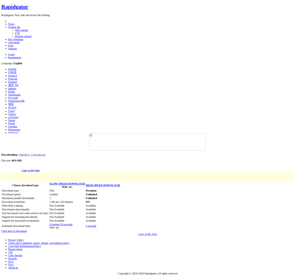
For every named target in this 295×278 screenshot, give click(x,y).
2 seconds (91, 226)
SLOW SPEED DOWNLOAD (67, 183)
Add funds (14, 42)
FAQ (11, 264)
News (11, 24)
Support (12, 48)
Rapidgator (14, 7)
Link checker (15, 255)
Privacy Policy (16, 240)
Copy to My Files (31, 170)
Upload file (14, 27)
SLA (10, 261)
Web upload (21, 30)
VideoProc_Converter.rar (31, 154)
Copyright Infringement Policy (24, 246)
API (10, 252)
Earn (10, 45)
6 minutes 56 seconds (61, 224)
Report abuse (15, 249)
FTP (17, 33)
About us (13, 267)
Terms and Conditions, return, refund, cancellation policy (38, 243)
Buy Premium (15, 39)
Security (12, 258)
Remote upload (23, 36)
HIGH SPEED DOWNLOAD (103, 185)
